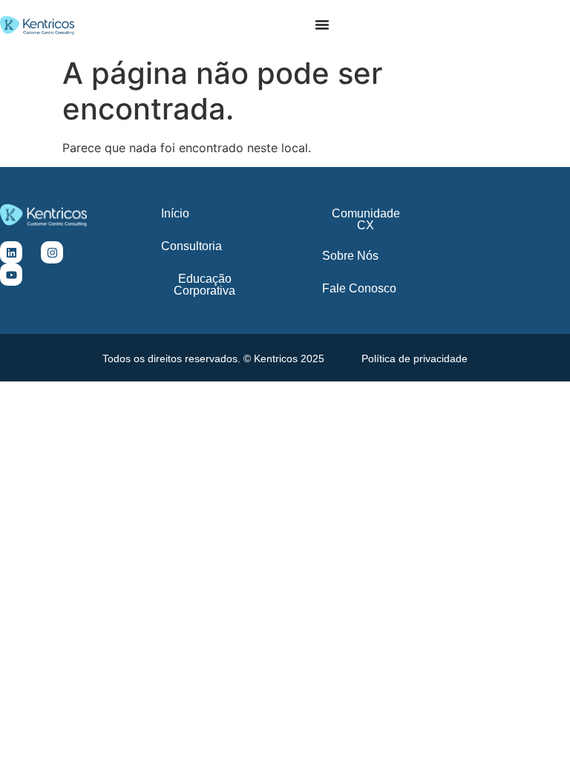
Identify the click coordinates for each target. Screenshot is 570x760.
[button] (213, 358)
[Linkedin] (11, 252)
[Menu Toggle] (322, 24)
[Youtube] (11, 274)
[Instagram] (52, 252)
